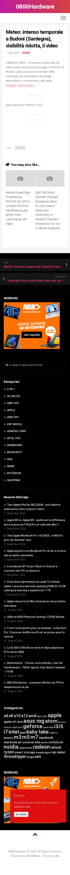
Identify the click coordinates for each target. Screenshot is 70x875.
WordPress (34, 856)
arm (20, 722)
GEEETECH (17, 727)
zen (38, 756)
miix (37, 742)
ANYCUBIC (42, 716)
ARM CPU (13, 417)
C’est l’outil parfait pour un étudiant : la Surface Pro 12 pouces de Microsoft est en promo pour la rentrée (35, 632)
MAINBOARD (14, 445)
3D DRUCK (13, 396)
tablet (61, 752)
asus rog (34, 721)
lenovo (8, 738)
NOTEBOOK (14, 473)
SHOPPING (13, 480)
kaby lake (37, 732)
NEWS (26, 53)
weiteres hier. (22, 806)
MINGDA (45, 742)
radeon (41, 747)
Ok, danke (21, 814)
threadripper (15, 756)
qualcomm (25, 747)
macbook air (13, 742)
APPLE (11, 410)
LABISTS (53, 733)
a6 (6, 715)
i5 (61, 726)
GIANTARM (48, 727)
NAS (9, 459)
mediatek (28, 742)
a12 (24, 715)
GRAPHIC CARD (16, 431)
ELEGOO (8, 727)
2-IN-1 (11, 389)
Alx (57, 856)
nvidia (11, 747)
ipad (23, 732)
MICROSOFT (14, 452)
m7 (34, 737)
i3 (56, 726)
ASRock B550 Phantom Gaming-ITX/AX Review (35, 616)
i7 (6, 732)
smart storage (24, 752)
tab (53, 752)
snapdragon (43, 752)
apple (55, 715)
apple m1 (10, 722)
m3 (17, 737)
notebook (56, 742)
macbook (46, 738)
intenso (20, 147)
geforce (32, 726)
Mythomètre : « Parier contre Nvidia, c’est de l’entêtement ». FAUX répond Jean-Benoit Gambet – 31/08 (34, 667)
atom (51, 721)
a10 (17, 715)
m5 (26, 737)
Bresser (62, 722)
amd (32, 715)
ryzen (9, 752)
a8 (11, 715)
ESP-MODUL (14, 424)
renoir (56, 747)
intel (14, 732)
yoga (30, 757)
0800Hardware (35, 6)
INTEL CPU (14, 438)
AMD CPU (13, 403)
